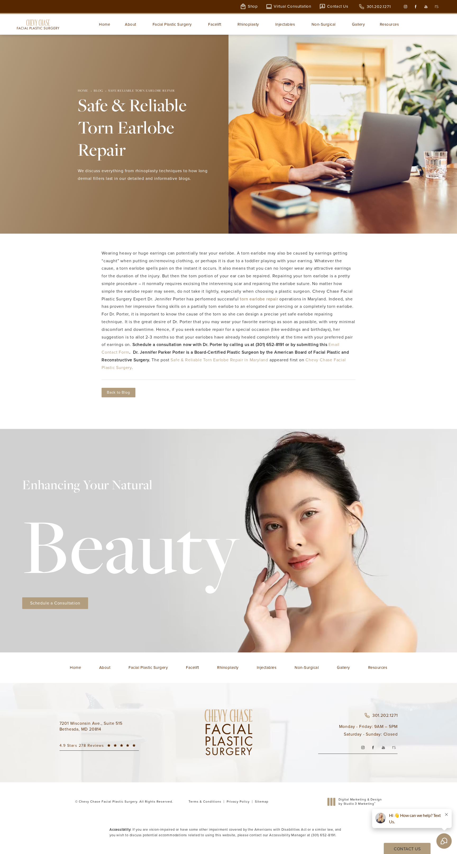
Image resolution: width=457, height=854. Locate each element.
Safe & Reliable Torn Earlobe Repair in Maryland (219, 360)
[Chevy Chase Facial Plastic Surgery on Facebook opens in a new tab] (415, 6)
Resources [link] (389, 24)
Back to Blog (118, 392)
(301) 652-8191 (323, 835)
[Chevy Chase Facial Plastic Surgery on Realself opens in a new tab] (436, 6)
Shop (253, 6)
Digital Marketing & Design (360, 802)
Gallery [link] (358, 24)
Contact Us (337, 6)
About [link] (130, 24)
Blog (98, 90)
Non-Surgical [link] (324, 24)
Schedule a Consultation (55, 603)
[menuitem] (405, 6)
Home (83, 90)
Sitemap (261, 801)
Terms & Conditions (205, 801)
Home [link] (104, 24)
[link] (375, 7)
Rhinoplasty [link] (248, 24)
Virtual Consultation (292, 6)
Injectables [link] (285, 24)
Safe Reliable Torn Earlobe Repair (141, 90)
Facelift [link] (214, 24)
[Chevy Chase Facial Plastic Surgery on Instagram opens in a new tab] (405, 6)
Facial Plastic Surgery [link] (172, 24)
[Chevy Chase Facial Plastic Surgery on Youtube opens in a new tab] (426, 6)
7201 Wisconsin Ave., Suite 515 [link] (91, 726)
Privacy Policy (238, 801)
